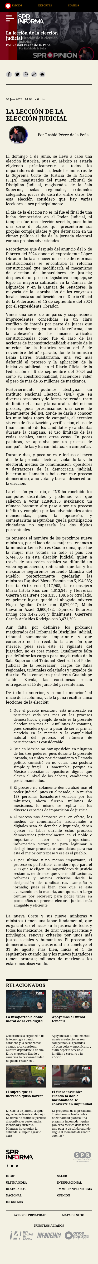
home (10, 1176)
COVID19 (49, 5)
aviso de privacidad (30, 1215)
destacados (15, 1189)
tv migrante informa (74, 1189)
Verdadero (79, 5)
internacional (69, 1183)
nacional (14, 1195)
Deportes (20, 5)
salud (62, 1176)
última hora (16, 1183)
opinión (63, 1195)
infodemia (14, 1202)
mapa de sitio (73, 1215)
